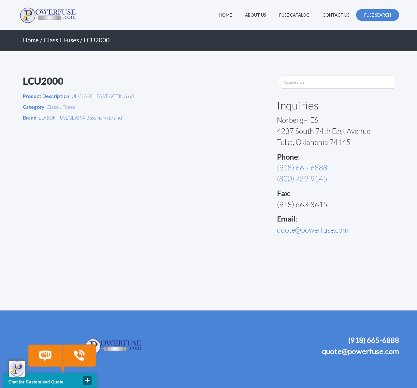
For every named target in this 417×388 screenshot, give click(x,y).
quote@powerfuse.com (313, 229)
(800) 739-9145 (302, 178)
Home (225, 15)
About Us (255, 15)
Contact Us (336, 15)
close (87, 380)
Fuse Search (377, 15)
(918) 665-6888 (302, 167)
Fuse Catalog (294, 15)
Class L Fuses (61, 40)
